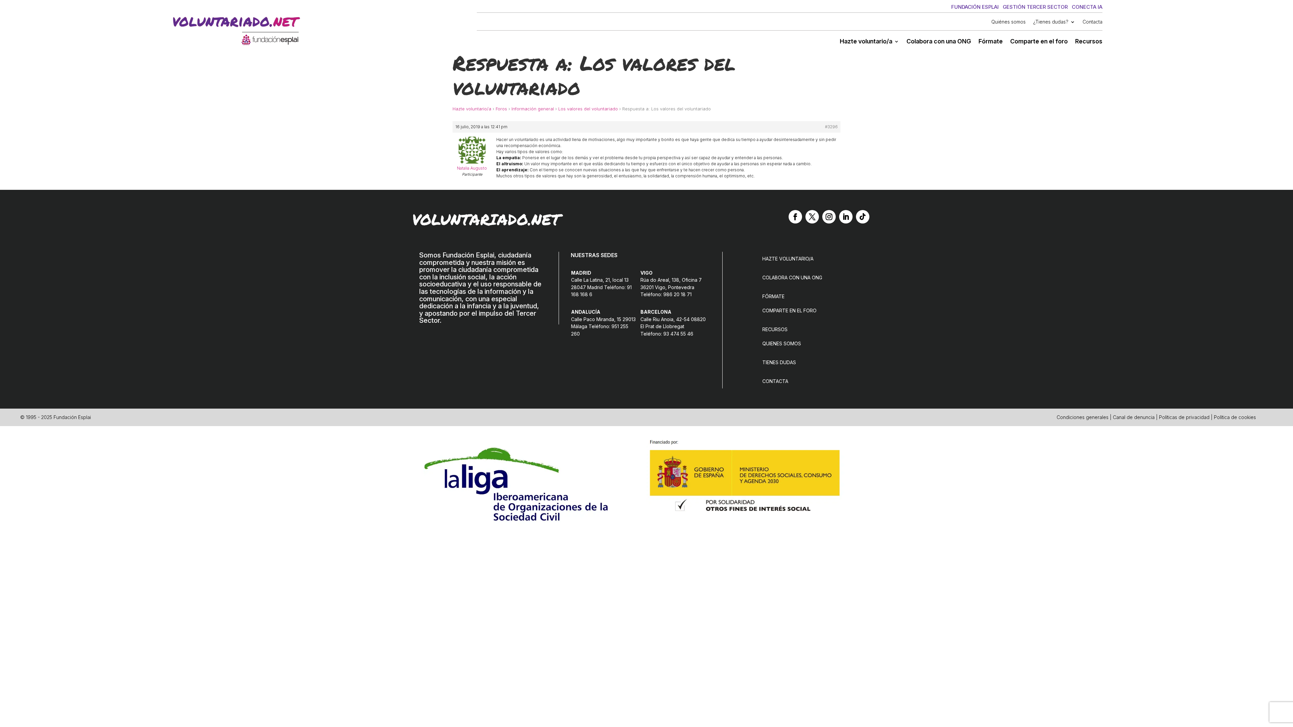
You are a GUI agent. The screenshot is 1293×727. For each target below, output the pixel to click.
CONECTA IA (1087, 7)
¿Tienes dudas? (1050, 22)
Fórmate (991, 42)
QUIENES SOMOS (781, 343)
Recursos (1088, 42)
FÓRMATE (773, 296)
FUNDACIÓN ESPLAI (975, 7)
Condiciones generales (1082, 417)
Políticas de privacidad (1184, 417)
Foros (501, 108)
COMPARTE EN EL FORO (789, 310)
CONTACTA (775, 381)
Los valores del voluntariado (588, 108)
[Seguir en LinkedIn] (846, 216)
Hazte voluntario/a (866, 42)
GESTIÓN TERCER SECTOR (1035, 7)
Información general (532, 108)
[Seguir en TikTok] (862, 216)
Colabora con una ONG (938, 42)
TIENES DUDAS (779, 362)
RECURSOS (775, 329)
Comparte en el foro (1039, 42)
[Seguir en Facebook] (795, 216)
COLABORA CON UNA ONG (792, 277)
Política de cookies (1235, 417)
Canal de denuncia (1134, 417)
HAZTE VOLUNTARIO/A (788, 259)
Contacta (1092, 22)
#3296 (831, 126)
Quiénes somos (1008, 22)
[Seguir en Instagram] (829, 216)
